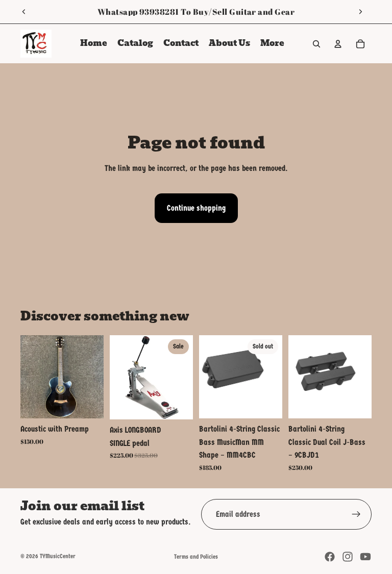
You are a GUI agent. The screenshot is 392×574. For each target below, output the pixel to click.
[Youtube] (365, 557)
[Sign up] (356, 514)
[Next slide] (360, 12)
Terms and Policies (196, 556)
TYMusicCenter (58, 556)
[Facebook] (330, 557)
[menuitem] (272, 44)
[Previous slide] (24, 12)
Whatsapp (117, 11)
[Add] (88, 402)
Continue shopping (196, 208)
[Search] (316, 44)
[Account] (338, 44)
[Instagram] (347, 557)
